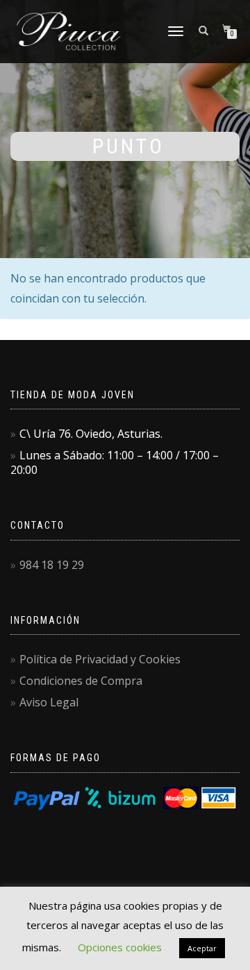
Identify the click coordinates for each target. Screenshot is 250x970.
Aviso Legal (48, 702)
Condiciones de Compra (80, 680)
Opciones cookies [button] (120, 947)
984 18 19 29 (51, 564)
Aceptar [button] (202, 948)
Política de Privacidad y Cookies (100, 659)
